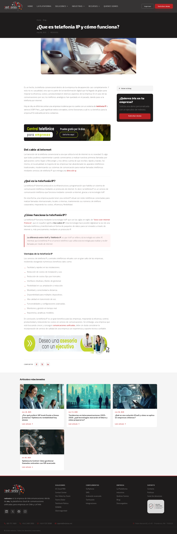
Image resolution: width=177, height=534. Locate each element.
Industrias (120, 492)
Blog (44, 20)
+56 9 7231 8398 (46, 523)
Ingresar (147, 6)
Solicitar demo (164, 6)
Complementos (92, 485)
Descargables (122, 503)
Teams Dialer (60, 500)
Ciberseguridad (61, 511)
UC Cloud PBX (60, 489)
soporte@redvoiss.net (64, 523)
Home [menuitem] (30, 6)
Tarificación (90, 500)
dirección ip (71, 170)
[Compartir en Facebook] (36, 364)
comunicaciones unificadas (64, 325)
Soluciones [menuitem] (60, 6)
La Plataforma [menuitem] (44, 6)
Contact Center (61, 492)
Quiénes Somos (123, 496)
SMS (87, 492)
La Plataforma (122, 489)
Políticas (150, 492)
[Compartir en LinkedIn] (48, 364)
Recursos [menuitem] (93, 6)
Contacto (150, 489)
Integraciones (91, 503)
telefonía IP (101, 106)
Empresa (120, 485)
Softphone (90, 489)
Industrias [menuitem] (77, 6)
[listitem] (6, 511)
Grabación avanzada (93, 496)
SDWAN (58, 507)
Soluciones (60, 485)
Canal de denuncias (154, 496)
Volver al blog (126, 88)
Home (39, 20)
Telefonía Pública (61, 503)
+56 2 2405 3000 (28, 523)
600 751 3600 (11, 523)
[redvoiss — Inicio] (13, 6)
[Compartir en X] (42, 364)
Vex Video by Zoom (62, 496)
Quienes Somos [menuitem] (111, 6)
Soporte (151, 485)
